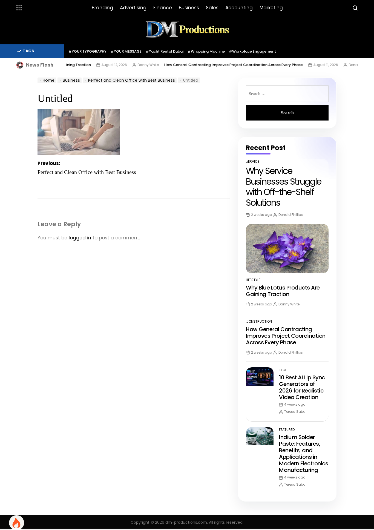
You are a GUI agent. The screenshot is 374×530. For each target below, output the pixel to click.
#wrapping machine (206, 51)
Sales (212, 7)
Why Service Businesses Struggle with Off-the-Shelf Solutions (283, 186)
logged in (80, 237)
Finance (162, 7)
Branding (102, 7)
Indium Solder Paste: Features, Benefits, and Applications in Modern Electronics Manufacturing (303, 453)
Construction (259, 321)
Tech (283, 370)
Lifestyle (253, 279)
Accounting (239, 7)
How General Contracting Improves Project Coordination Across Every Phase (226, 64)
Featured (287, 429)
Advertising (133, 7)
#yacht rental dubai (164, 51)
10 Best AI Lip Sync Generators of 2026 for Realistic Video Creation (302, 387)
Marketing (271, 7)
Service (252, 161)
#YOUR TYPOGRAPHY (87, 51)
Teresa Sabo (294, 411)
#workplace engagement (252, 51)
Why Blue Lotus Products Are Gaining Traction (283, 291)
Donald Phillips (353, 64)
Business (189, 7)
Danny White (140, 64)
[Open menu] (19, 8)
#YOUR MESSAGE (126, 51)
